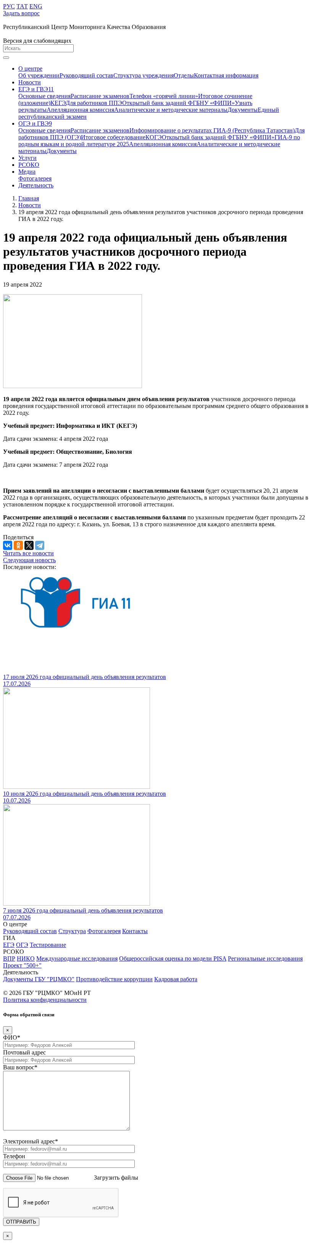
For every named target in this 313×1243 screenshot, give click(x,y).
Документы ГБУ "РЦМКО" (38, 979)
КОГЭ (153, 137)
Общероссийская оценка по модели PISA (172, 958)
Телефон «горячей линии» (163, 96)
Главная (28, 198)
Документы (242, 109)
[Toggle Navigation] (6, 57)
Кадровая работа (175, 979)
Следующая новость (29, 560)
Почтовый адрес (24, 1052)
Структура (72, 931)
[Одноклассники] (18, 545)
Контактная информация (226, 75)
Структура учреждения (143, 75)
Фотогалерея (35, 178)
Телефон (14, 1156)
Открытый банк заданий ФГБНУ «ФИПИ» (178, 103)
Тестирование (48, 945)
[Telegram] (39, 545)
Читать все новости (28, 553)
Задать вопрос (21, 13)
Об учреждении (39, 75)
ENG (35, 6)
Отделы (184, 75)
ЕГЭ (9, 945)
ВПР (9, 958)
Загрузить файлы (116, 1177)
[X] (29, 545)
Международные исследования (77, 958)
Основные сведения (44, 96)
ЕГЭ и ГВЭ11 (36, 89)
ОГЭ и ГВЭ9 (35, 123)
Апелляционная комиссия (80, 109)
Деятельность (35, 185)
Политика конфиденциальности (45, 999)
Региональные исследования (265, 958)
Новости (29, 82)
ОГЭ (22, 945)
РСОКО (28, 164)
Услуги (27, 158)
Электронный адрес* (30, 1141)
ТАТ (22, 6)
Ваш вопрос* (20, 1067)
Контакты (135, 931)
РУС (9, 6)
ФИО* (11, 1037)
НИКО (26, 958)
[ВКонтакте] (7, 545)
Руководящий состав (86, 75)
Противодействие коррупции (114, 979)
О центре (30, 68)
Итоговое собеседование (113, 137)
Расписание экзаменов (100, 96)
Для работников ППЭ (94, 103)
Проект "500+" (22, 965)
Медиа (26, 171)
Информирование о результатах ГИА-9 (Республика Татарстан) (212, 130)
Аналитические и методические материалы (170, 109)
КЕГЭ (58, 103)
